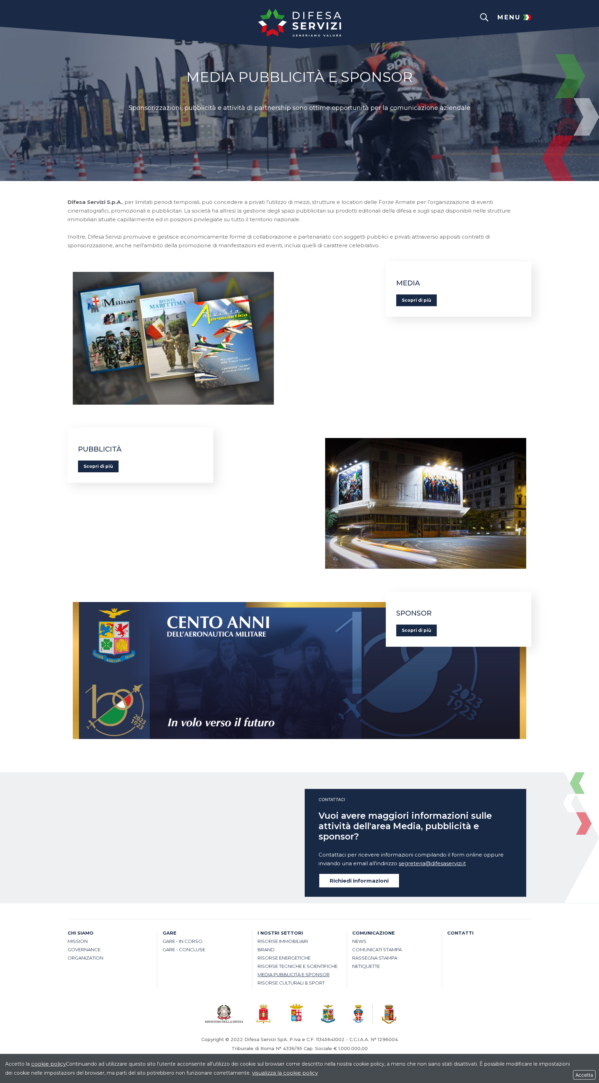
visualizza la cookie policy (285, 1072)
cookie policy (48, 1063)
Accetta (584, 1075)
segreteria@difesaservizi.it (432, 863)
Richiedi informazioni (359, 880)
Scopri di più (416, 300)
